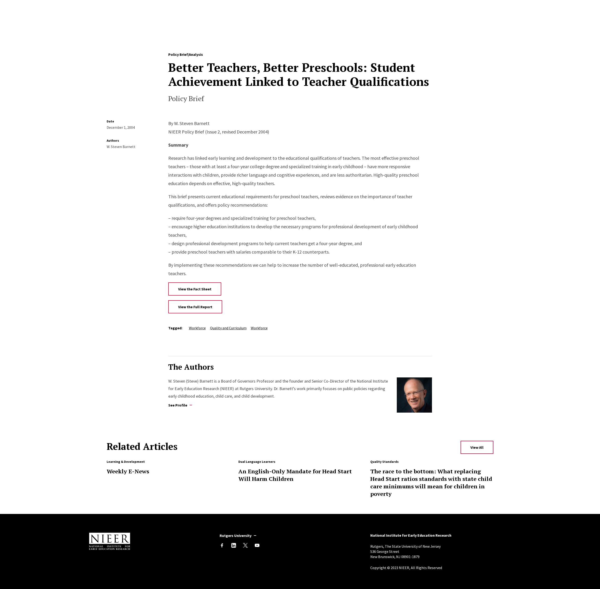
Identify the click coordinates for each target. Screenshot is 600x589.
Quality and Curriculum (228, 328)
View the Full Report (195, 306)
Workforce (197, 328)
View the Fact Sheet (194, 289)
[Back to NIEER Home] (109, 548)
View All (477, 447)
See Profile (177, 405)
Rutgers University (235, 535)
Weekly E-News (128, 471)
